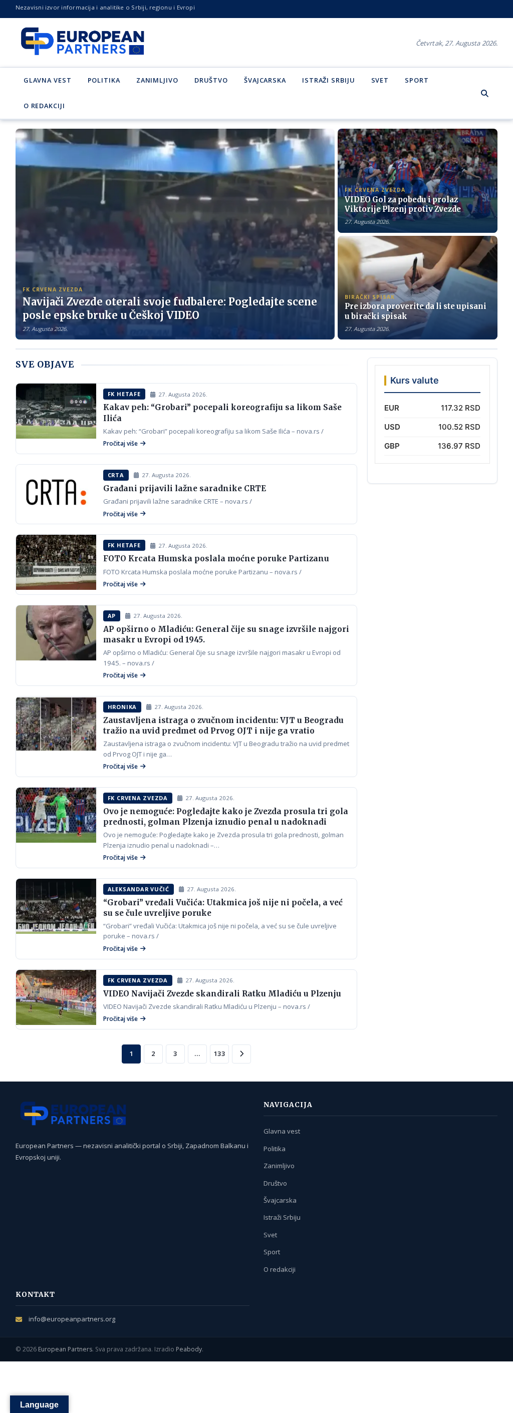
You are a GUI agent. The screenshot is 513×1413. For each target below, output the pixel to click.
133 (219, 1053)
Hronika (122, 707)
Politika (104, 80)
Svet (380, 80)
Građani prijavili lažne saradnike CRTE (184, 488)
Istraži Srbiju (328, 80)
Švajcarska (265, 80)
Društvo (211, 80)
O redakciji (44, 105)
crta (116, 475)
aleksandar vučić (138, 889)
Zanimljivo (157, 80)
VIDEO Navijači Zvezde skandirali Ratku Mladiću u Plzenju (222, 993)
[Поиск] (484, 93)
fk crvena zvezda (138, 798)
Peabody (189, 1349)
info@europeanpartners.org (72, 1318)
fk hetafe (124, 394)
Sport (416, 80)
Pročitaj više (120, 443)
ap (112, 615)
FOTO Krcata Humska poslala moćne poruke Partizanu (216, 558)
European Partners (65, 1349)
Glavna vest (48, 80)
